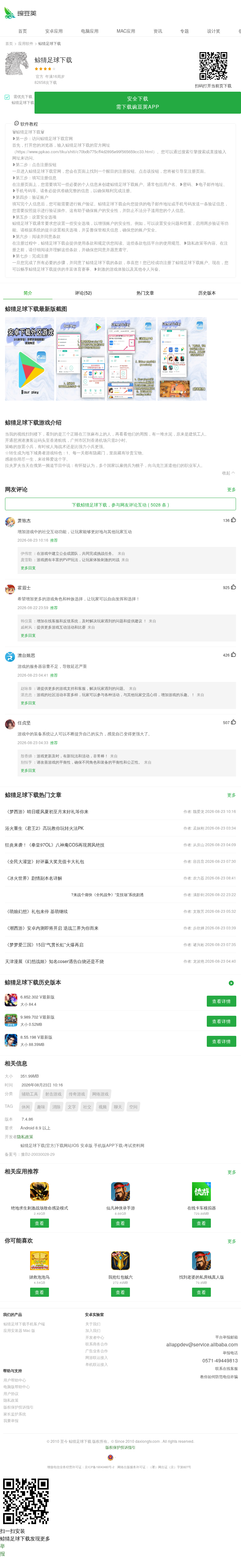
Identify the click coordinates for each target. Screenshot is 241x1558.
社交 (87, 1107)
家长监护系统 (14, 1413)
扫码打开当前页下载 (213, 86)
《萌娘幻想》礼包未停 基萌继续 (36, 911)
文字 (72, 1107)
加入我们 (92, 1330)
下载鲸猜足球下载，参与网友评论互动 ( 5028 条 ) (120, 504)
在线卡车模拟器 (201, 1208)
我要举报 (11, 1420)
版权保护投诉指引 (18, 1406)
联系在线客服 (226, 1368)
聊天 (118, 1107)
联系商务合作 (96, 1343)
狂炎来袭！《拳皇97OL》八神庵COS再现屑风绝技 (54, 844)
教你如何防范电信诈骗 (219, 1376)
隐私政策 (25, 1136)
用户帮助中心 (14, 1379)
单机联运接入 (96, 1364)
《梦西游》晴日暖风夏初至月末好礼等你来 (46, 811)
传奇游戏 (77, 1094)
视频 (103, 1107)
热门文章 (145, 292)
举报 (2, 1549)
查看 (39, 1223)
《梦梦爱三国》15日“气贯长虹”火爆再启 (44, 944)
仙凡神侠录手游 (120, 1208)
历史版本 (207, 292)
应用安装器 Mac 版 (19, 1330)
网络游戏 (100, 1094)
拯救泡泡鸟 (39, 1277)
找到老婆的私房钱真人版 (201, 1277)
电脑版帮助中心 (16, 1386)
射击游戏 (53, 1094)
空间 (133, 1107)
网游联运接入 (96, 1357)
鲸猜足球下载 (20, 13)
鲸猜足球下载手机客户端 (24, 1323)
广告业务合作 (96, 1350)
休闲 (26, 1107)
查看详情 (221, 1001)
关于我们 (92, 1323)
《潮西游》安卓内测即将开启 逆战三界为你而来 (52, 928)
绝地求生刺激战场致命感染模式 (39, 1208)
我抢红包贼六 (120, 1277)
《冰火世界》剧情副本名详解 (33, 878)
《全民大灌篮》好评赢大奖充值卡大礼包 (44, 861)
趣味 (41, 1107)
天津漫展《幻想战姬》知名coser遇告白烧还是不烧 (54, 961)
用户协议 (11, 1393)
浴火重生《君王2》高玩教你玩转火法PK (44, 828)
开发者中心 (94, 1337)
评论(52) (83, 292)
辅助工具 (30, 1094)
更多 (231, 489)
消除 (56, 1107)
